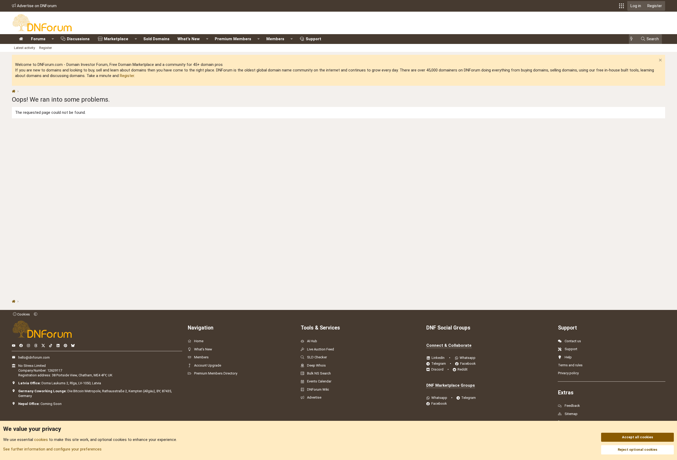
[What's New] (633, 39)
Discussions (78, 39)
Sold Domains (156, 39)
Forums (38, 39)
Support (313, 39)
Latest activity (24, 48)
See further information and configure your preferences (52, 449)
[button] (621, 6)
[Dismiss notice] (659, 61)
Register (45, 48)
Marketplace (116, 39)
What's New (188, 39)
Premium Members (233, 39)
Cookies (23, 314)
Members (275, 39)
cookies (41, 439)
